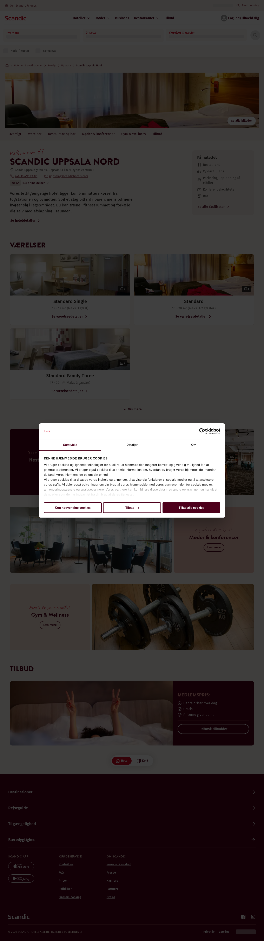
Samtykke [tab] (70, 444)
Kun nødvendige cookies (73, 507)
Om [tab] (193, 444)
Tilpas (129, 507)
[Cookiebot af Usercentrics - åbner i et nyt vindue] (202, 431)
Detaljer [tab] (132, 444)
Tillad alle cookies (191, 507)
